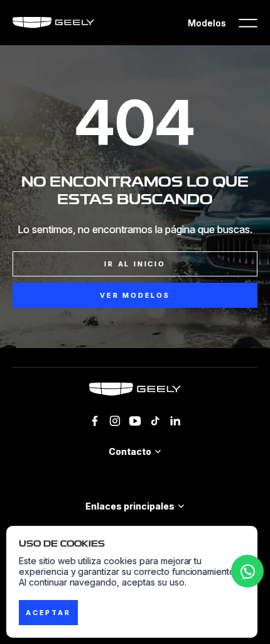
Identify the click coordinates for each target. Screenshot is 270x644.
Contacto (130, 451)
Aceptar (48, 612)
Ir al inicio (135, 263)
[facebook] (95, 421)
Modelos (207, 23)
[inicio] (135, 389)
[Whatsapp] (247, 571)
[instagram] (115, 421)
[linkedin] (175, 421)
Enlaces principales (129, 506)
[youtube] (135, 421)
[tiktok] (155, 421)
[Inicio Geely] (53, 23)
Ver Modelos (135, 295)
